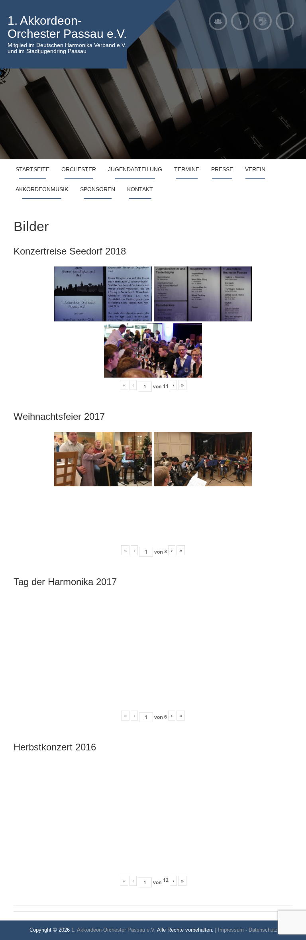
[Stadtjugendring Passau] (240, 21)
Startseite (32, 169)
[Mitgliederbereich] (218, 21)
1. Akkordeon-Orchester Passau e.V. (67, 27)
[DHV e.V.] (262, 21)
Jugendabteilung (135, 169)
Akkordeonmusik (42, 189)
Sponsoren (97, 189)
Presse (222, 169)
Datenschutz (263, 930)
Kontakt (140, 189)
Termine (186, 169)
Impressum (231, 930)
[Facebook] (285, 21)
